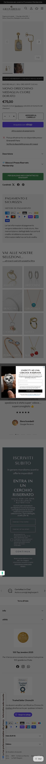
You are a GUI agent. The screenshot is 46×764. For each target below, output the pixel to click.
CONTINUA (30, 391)
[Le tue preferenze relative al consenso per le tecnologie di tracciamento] (2, 573)
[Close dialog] (43, 367)
